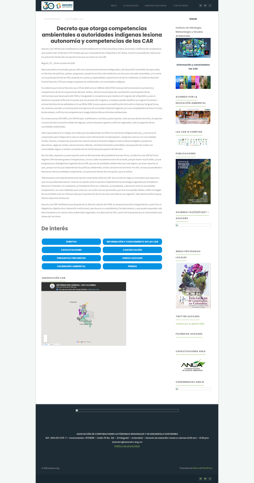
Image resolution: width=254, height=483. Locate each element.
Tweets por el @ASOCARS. (190, 323)
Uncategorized (52, 19)
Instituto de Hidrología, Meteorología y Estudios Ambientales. (189, 31)
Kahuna (196, 468)
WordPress (207, 468)
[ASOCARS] (57, 5)
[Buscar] (194, 5)
